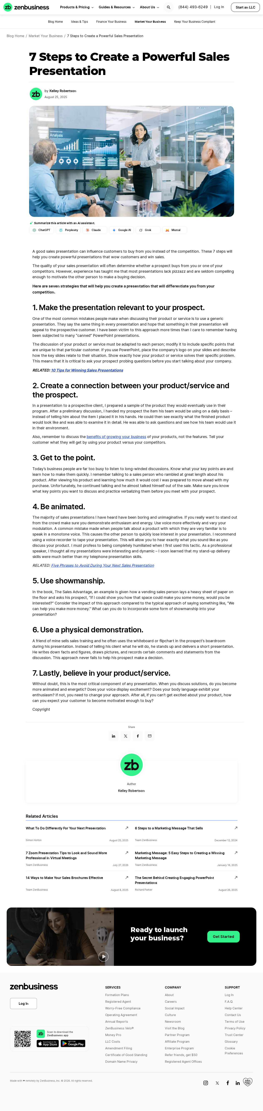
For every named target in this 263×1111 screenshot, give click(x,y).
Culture (170, 1015)
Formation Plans (117, 995)
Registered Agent (118, 1001)
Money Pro (113, 1035)
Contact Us (233, 1015)
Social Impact (174, 1008)
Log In (219, 7)
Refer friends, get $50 (181, 1055)
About (169, 995)
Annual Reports (116, 1021)
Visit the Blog (174, 1028)
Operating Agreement (121, 1015)
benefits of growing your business (116, 437)
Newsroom (173, 1021)
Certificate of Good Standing (126, 1055)
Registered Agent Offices (183, 1061)
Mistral (176, 230)
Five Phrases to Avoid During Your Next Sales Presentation (102, 566)
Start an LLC (245, 7)
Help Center (234, 1008)
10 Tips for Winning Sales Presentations (87, 370)
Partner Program (177, 1035)
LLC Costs (112, 1041)
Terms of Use (234, 1021)
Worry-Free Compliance (123, 1008)
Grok (148, 230)
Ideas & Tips (79, 21)
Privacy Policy (235, 1028)
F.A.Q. (229, 1001)
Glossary (231, 1041)
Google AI (124, 230)
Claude (96, 230)
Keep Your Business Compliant (194, 21)
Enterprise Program (179, 1048)
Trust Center (234, 1035)
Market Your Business (46, 36)
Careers (171, 1001)
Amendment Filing (118, 1048)
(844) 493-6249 (193, 7)
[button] (103, 957)
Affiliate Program (177, 1041)
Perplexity (71, 230)
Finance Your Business (111, 21)
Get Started (223, 936)
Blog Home (55, 21)
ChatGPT (44, 230)
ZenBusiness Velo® (119, 1028)
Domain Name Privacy (121, 1061)
